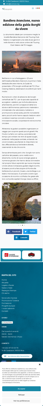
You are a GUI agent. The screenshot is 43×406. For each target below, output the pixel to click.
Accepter (21, 389)
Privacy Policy (8, 322)
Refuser (21, 395)
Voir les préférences (21, 401)
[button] (40, 364)
